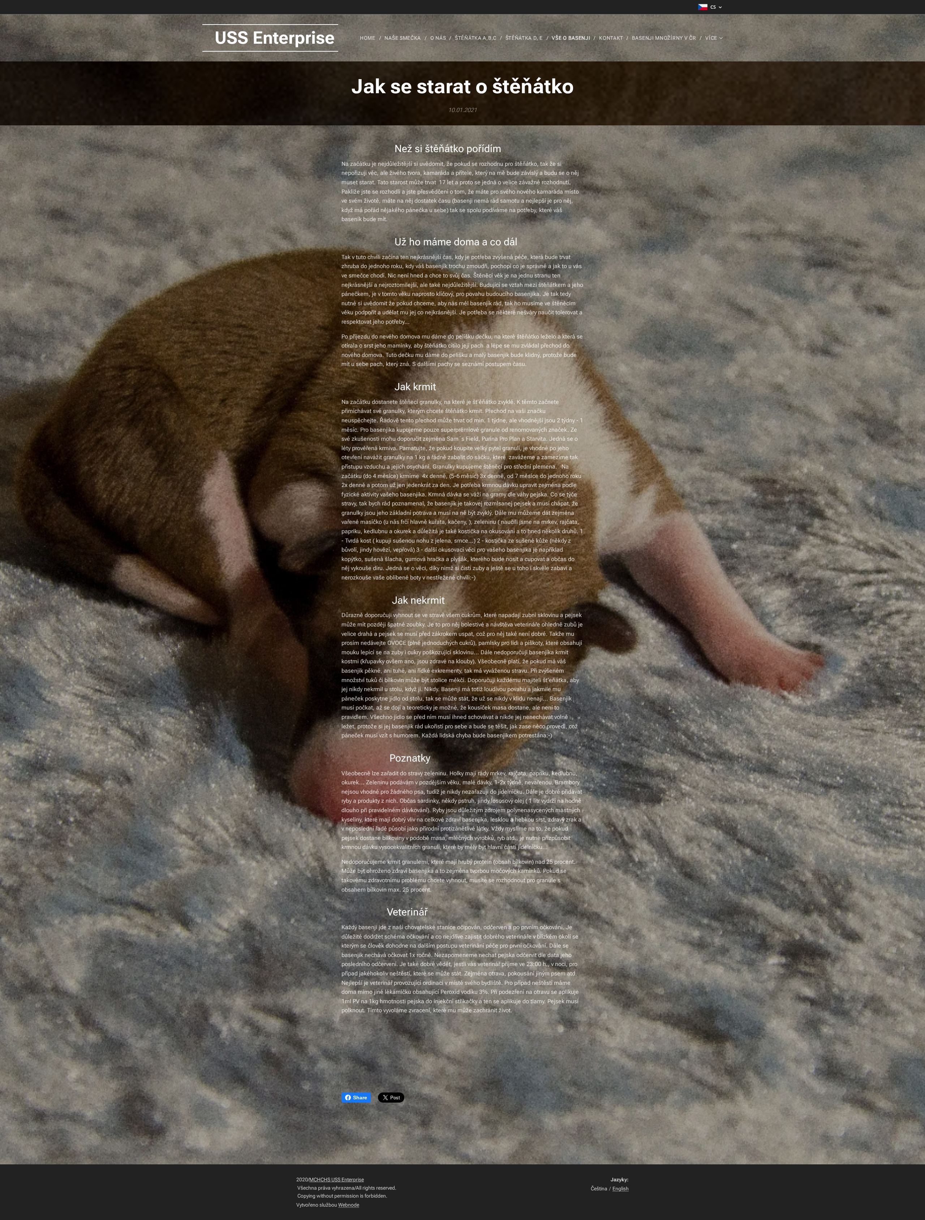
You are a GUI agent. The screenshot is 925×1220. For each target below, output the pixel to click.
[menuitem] (369, 38)
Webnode (348, 1205)
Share (360, 1097)
